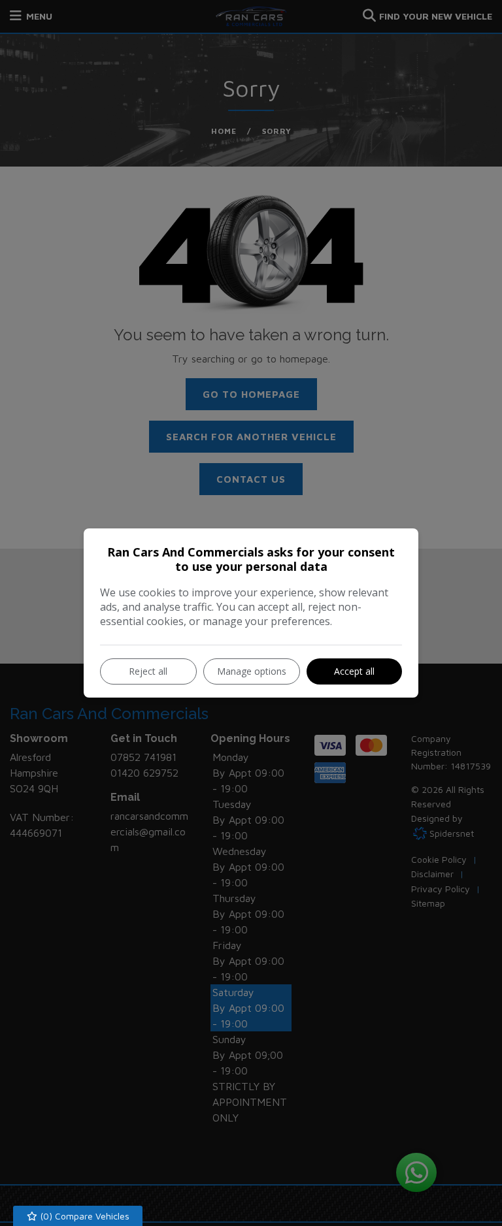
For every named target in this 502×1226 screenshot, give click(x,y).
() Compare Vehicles (83, 1215)
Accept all (354, 671)
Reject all (148, 671)
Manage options (251, 671)
